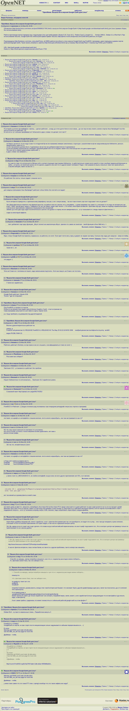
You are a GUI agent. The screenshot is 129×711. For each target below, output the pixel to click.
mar (33, 90)
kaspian (34, 64)
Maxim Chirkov (123, 707)
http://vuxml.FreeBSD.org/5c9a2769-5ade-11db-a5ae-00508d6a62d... (29, 664)
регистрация (115, 0)
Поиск (95, 3)
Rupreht (38, 111)
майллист (78, 10)
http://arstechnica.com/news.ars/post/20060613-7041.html (32, 28)
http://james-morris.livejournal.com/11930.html (73, 36)
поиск (39, 10)
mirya (34, 65)
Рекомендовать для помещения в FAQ (94, 689)
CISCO (34, 112)
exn (33, 93)
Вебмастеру (124, 709)
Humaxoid (39, 88)
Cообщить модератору (122, 52)
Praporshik (35, 70)
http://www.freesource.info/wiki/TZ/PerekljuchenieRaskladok (28, 544)
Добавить (106, 709)
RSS (127, 118)
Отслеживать (125, 19)
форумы (9, 10)
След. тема (126, 689)
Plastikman (39, 84)
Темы (114, 689)
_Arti (45, 81)
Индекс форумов (108, 689)
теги (99, 3)
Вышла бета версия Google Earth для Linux (18, 59)
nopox (34, 109)
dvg (41, 62)
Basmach (35, 74)
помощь (25, 10)
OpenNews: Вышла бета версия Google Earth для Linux (22, 79)
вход (110, 0)
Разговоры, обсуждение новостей (17, 17)
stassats (38, 76)
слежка (118, 10)
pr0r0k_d (35, 73)
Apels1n (42, 108)
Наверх (111, 134)
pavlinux (39, 71)
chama (42, 79)
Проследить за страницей (10, 709)
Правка (111, 52)
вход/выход (99, 10)
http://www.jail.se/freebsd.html (54, 43)
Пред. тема (119, 689)
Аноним (34, 59)
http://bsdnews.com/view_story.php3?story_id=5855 (32, 41)
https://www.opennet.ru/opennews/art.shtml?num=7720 (28, 49)
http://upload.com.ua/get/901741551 (30, 391)
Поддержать (114, 709)
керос (34, 91)
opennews (14, 26)
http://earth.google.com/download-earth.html (93, 28)
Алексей (43, 68)
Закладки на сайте (7, 707)
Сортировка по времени (119, 118)
